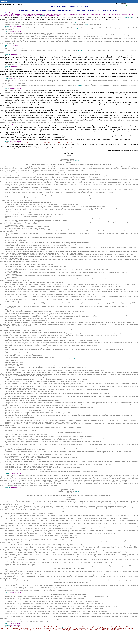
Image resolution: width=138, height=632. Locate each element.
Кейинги (7, 31)
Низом (87, 24)
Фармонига (3, 503)
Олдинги (7, 26)
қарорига (41, 15)
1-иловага (76, 22)
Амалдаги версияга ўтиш (131, 5)
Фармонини (128, 17)
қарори (78, 28)
